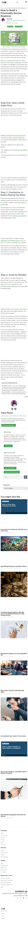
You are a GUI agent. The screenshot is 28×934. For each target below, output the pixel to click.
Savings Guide (4, 865)
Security (3, 844)
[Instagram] (26, 898)
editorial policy (15, 385)
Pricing (2, 840)
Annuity (3, 850)
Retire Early (4, 867)
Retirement (4, 870)
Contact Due (4, 835)
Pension (3, 855)
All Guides (3, 872)
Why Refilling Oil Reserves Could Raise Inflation (14, 566)
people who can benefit (20, 150)
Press (2, 842)
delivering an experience (20, 215)
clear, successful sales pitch (17, 137)
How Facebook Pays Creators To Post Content (13, 736)
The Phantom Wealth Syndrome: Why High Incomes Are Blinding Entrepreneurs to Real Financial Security (12, 614)
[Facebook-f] (18, 898)
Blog (2, 8)
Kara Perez (7, 413)
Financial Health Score (7, 885)
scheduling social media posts (9, 286)
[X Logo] (20, 898)
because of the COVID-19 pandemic (11, 62)
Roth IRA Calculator (6, 882)
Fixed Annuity (4, 852)
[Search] (25, 477)
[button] (17, 2)
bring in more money (21, 309)
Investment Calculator (7, 880)
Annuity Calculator (6, 878)
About (2, 833)
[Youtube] (23, 898)
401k (2, 863)
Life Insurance (4, 857)
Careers (3, 837)
